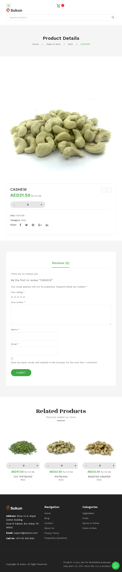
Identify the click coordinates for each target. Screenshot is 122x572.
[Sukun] (14, 9)
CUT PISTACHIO (23, 476)
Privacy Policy (51, 533)
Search (113, 17)
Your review (18, 302)
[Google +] (40, 225)
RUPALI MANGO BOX (109, 190)
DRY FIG (104, 190)
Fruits (85, 518)
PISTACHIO (61, 476)
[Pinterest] (33, 225)
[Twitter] (26, 225)
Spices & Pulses (90, 523)
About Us (49, 528)
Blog (46, 518)
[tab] (60, 264)
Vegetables (88, 513)
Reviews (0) (60, 263)
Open (8, 5)
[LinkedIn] (47, 225)
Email (15, 344)
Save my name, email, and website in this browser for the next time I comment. (54, 362)
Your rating (18, 292)
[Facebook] (20, 225)
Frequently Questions (55, 538)
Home (35, 44)
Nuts (70, 44)
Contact (48, 523)
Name (15, 329)
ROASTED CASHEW (99, 476)
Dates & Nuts (53, 44)
